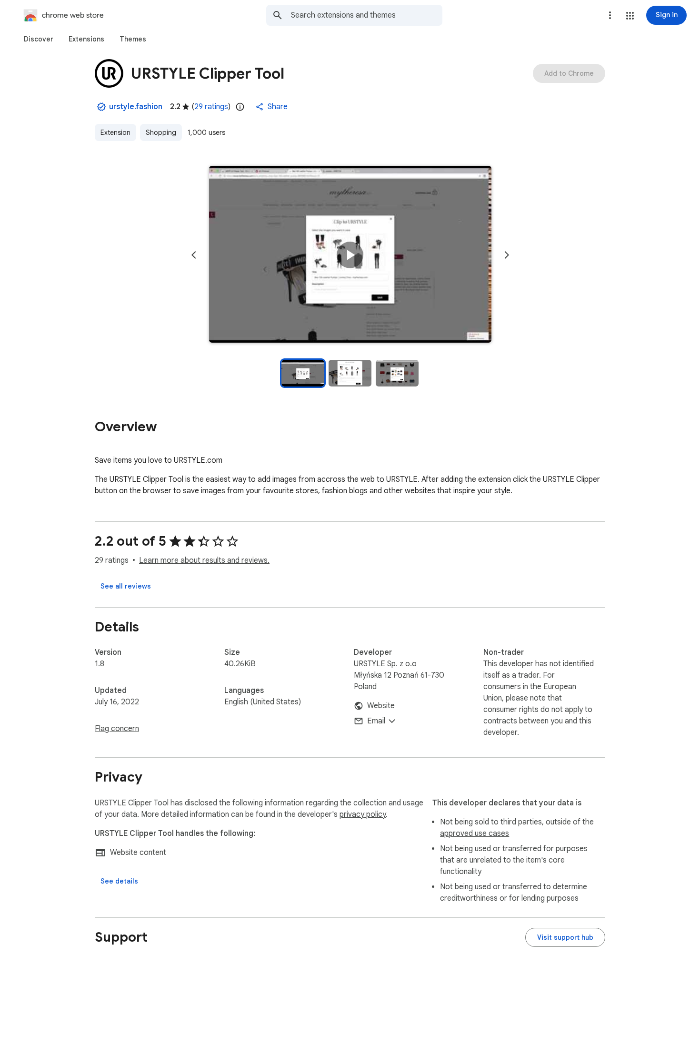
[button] (630, 15)
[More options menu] (610, 15)
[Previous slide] (193, 254)
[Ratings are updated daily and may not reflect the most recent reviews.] (240, 106)
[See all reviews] (126, 586)
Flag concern (117, 728)
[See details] (119, 881)
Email (376, 721)
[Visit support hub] (565, 937)
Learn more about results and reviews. (204, 560)
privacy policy (363, 814)
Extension (115, 132)
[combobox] (366, 15)
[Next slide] (506, 254)
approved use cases (474, 833)
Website (381, 706)
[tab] (38, 39)
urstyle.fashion (135, 107)
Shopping (161, 132)
